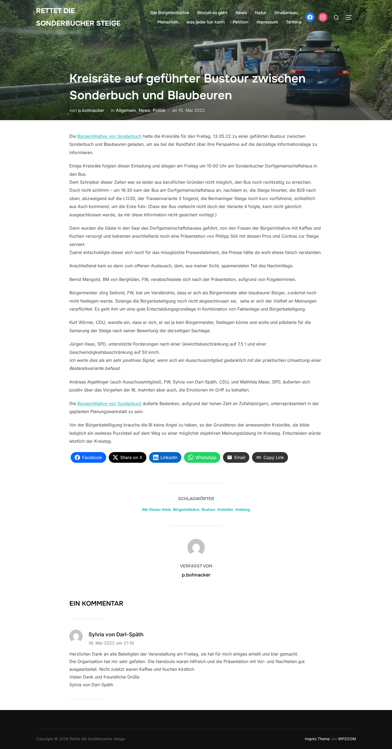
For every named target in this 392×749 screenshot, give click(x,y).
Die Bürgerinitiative (169, 12)
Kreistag (242, 509)
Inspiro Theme (317, 738)
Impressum (267, 22)
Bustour (208, 509)
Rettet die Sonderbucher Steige (78, 17)
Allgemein (126, 110)
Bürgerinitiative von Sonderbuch (109, 136)
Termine (294, 22)
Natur (260, 12)
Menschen (167, 22)
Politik (159, 110)
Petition (241, 22)
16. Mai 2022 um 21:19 (111, 643)
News (241, 12)
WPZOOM (347, 738)
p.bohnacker (91, 110)
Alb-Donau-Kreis (156, 509)
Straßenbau (286, 12)
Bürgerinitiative (186, 509)
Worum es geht (212, 12)
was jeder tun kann (205, 22)
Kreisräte (225, 509)
